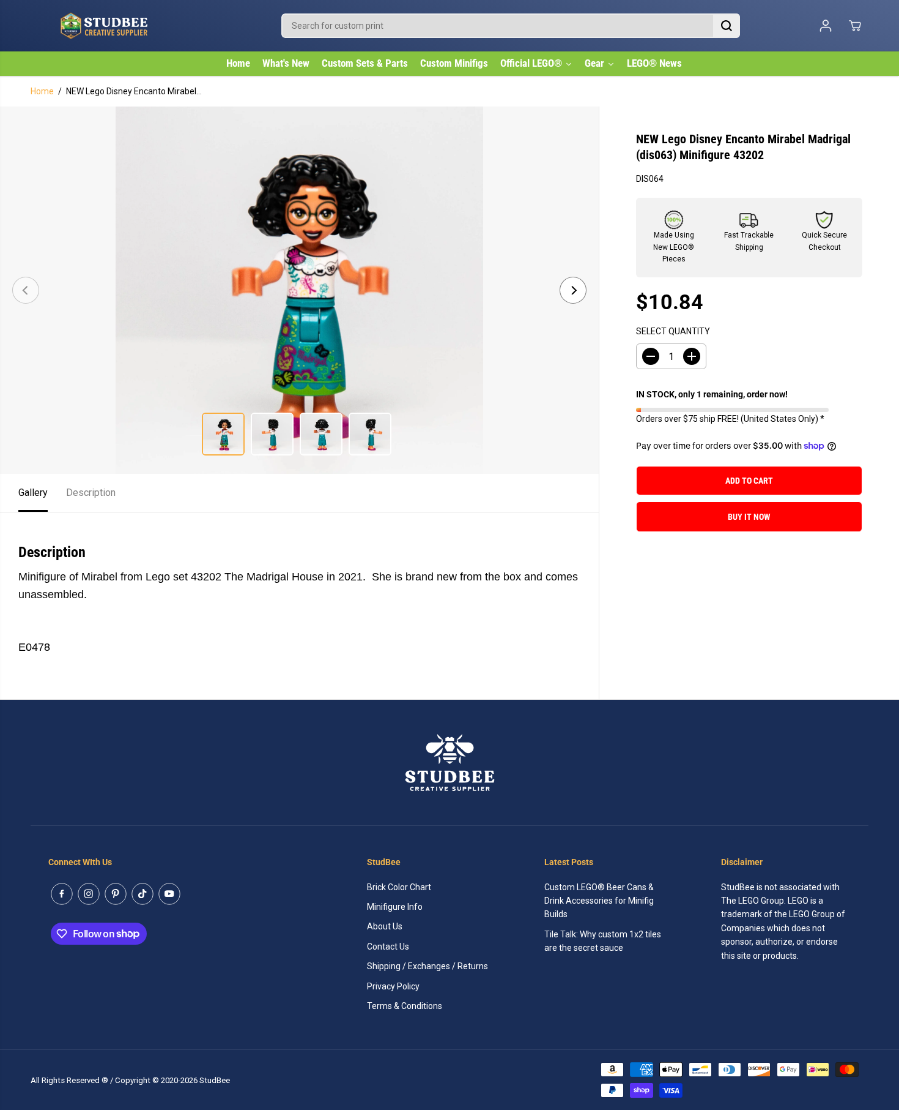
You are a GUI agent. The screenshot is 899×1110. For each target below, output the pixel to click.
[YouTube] (169, 893)
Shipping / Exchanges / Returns (427, 966)
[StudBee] (134, 25)
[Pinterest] (115, 893)
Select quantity (673, 331)
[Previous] (25, 290)
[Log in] (825, 25)
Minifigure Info (395, 907)
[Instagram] (88, 893)
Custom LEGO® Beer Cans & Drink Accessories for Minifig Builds (599, 901)
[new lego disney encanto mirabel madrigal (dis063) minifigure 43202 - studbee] (299, 290)
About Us (384, 926)
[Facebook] (61, 893)
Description (91, 492)
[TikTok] (142, 893)
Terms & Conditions (404, 1006)
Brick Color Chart (399, 887)
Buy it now (749, 517)
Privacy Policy (393, 986)
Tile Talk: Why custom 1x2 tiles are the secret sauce (602, 941)
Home (42, 91)
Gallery (33, 492)
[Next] (573, 290)
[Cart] (855, 25)
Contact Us (388, 946)
